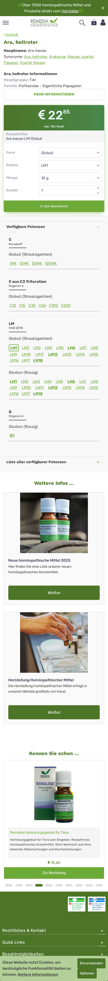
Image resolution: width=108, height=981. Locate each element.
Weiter (54, 592)
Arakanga (57, 56)
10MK (24, 263)
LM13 (67, 354)
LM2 (25, 348)
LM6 (71, 348)
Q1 (12, 435)
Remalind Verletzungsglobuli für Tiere (39, 832)
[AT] (44, 22)
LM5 (60, 348)
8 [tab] (79, 885)
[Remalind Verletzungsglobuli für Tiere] (54, 794)
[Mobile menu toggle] (5, 23)
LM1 (13, 348)
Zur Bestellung (54, 873)
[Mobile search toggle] (82, 22)
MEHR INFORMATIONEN (54, 94)
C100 (53, 305)
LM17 (26, 360)
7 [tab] (69, 885)
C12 (13, 305)
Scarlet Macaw (32, 62)
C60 (42, 305)
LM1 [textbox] (44, 165)
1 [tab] (9, 885)
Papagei (11, 62)
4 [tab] (39, 885)
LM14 (80, 354)
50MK (37, 263)
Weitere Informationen (38, 974)
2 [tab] (19, 885)
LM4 (48, 348)
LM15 (93, 354)
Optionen (87, 973)
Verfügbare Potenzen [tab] (25, 226)
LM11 (39, 354)
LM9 (13, 354)
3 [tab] (29, 885)
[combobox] (70, 165)
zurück (11, 34)
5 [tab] (49, 885)
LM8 (94, 348)
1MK (13, 263)
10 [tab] (99, 885)
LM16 (14, 360)
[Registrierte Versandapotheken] (76, 904)
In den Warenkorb (54, 206)
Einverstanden (91, 963)
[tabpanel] (54, 819)
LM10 (26, 354)
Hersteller (70, 11)
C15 (22, 305)
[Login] (102, 22)
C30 (32, 305)
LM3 (37, 348)
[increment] (98, 187)
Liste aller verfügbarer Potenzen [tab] (36, 462)
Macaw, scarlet (80, 56)
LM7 (83, 348)
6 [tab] (59, 885)
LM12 (53, 354)
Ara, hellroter (35, 56)
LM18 (38, 360)
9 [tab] (89, 885)
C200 (66, 305)
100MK (51, 263)
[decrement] (98, 192)
